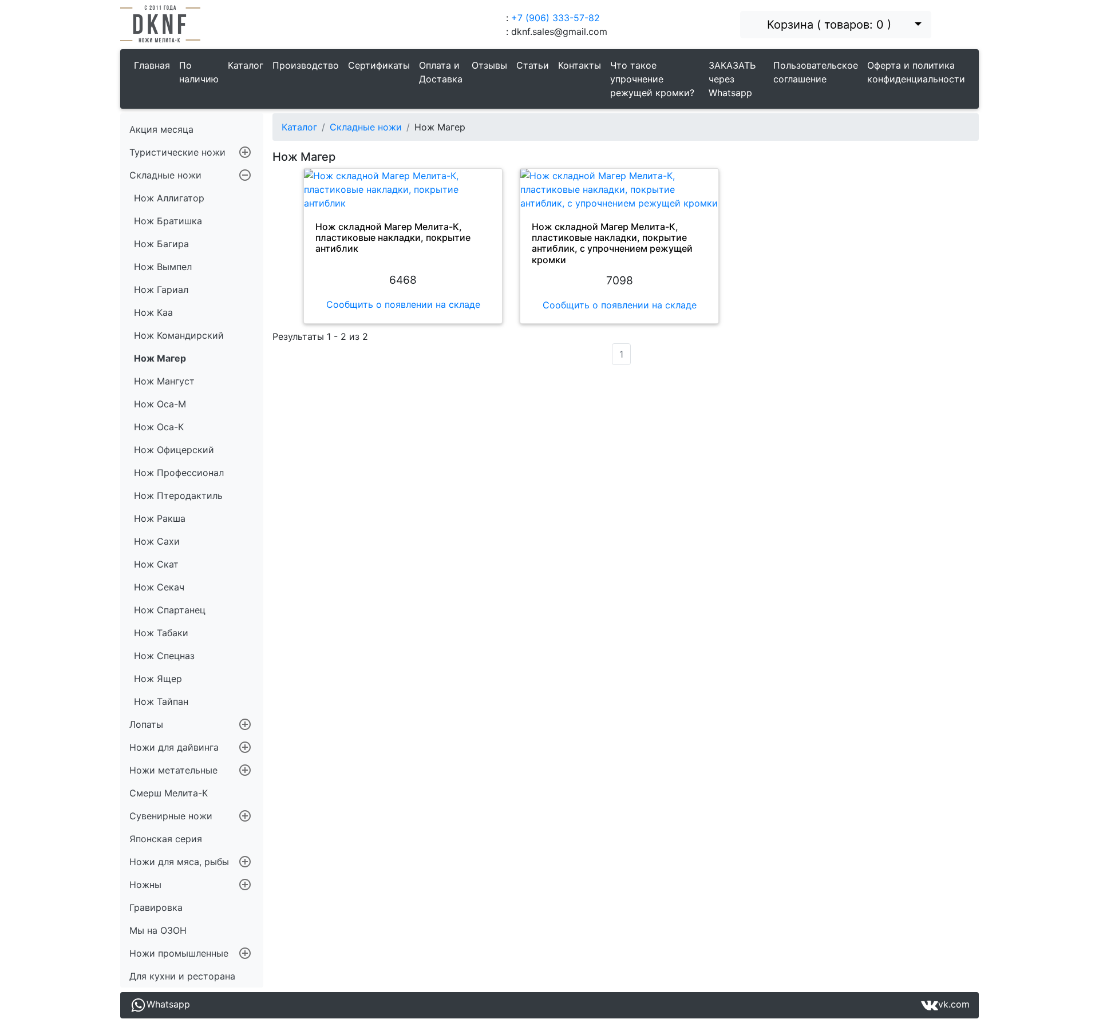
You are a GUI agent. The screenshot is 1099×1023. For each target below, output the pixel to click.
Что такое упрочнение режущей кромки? (652, 79)
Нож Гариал (161, 289)
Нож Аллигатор (169, 198)
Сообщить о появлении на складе (403, 304)
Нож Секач (159, 587)
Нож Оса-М (160, 404)
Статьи (532, 65)
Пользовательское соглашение (815, 72)
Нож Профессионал (179, 472)
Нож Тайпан (161, 701)
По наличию (199, 72)
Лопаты (146, 724)
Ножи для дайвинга (174, 747)
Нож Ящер (158, 678)
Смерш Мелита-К (168, 793)
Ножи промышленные (178, 953)
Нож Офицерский (174, 449)
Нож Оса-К (159, 427)
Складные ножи (165, 175)
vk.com (954, 1004)
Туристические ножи (177, 152)
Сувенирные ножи (170, 816)
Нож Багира (161, 243)
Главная (152, 65)
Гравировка (156, 907)
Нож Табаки (161, 633)
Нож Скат (156, 564)
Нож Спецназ (164, 655)
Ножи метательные (173, 770)
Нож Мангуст (164, 381)
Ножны (145, 884)
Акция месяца (161, 129)
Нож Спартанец (169, 610)
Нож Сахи (157, 541)
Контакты (579, 65)
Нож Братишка (168, 221)
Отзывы (489, 65)
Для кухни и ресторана (182, 976)
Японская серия (165, 838)
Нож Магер (160, 358)
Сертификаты (379, 65)
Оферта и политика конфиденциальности (916, 72)
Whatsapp (168, 1004)
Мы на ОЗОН (158, 930)
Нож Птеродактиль (178, 495)
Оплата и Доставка (440, 72)
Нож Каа (153, 312)
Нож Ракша (159, 518)
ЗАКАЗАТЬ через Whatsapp (732, 79)
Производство (305, 65)
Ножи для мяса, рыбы (179, 861)
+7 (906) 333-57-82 (555, 17)
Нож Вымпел (163, 266)
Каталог (245, 65)
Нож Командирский (179, 335)
